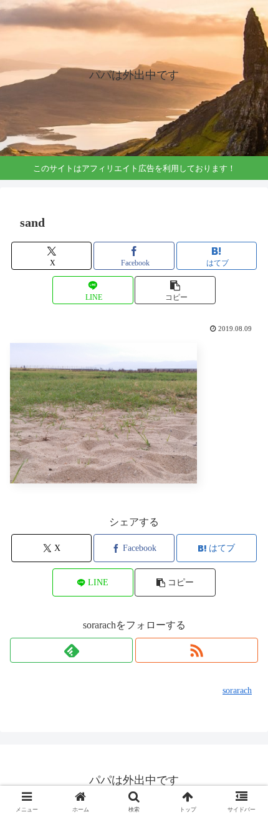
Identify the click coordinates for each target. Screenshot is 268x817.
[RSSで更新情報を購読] (196, 650)
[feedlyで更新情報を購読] (71, 650)
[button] (175, 290)
